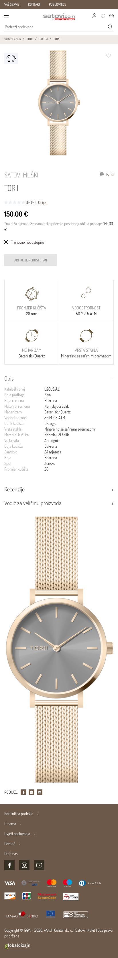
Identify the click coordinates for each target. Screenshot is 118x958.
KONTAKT (34, 4)
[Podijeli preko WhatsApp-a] (31, 792)
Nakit (91, 930)
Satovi (80, 930)
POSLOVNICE (57, 4)
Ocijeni (43, 202)
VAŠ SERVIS (11, 4)
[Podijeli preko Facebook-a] (23, 792)
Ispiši (109, 174)
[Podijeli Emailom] (39, 792)
